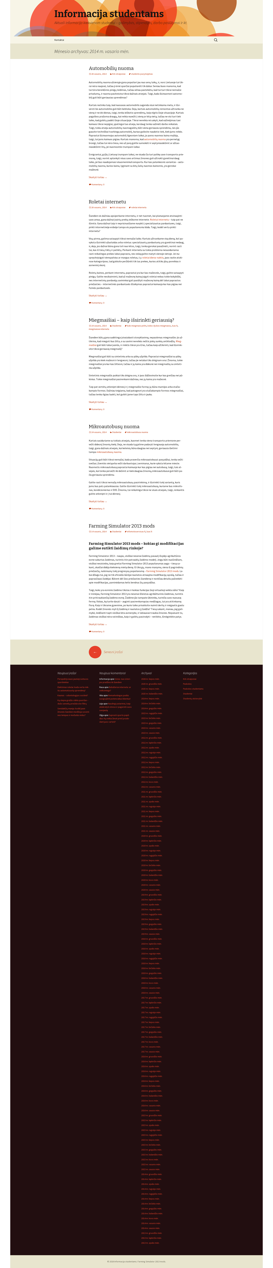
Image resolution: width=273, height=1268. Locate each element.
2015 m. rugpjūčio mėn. (151, 1135)
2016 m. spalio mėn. (150, 1066)
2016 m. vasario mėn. (151, 1105)
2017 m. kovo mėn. (149, 1041)
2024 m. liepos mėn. (150, 698)
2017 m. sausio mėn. (150, 1051)
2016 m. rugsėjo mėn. (151, 1071)
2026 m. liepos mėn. (150, 679)
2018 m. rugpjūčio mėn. (151, 958)
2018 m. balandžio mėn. (152, 978)
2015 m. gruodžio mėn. (151, 1115)
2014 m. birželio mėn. (151, 1203)
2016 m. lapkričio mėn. (151, 1061)
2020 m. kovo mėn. (149, 880)
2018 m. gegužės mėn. (151, 973)
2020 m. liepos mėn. (150, 860)
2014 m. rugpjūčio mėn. (151, 1193)
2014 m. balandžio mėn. (152, 1213)
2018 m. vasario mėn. (151, 987)
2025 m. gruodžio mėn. (151, 683)
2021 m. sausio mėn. (150, 831)
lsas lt (175, 325)
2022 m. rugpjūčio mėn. (151, 757)
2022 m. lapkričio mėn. (151, 742)
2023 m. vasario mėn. (151, 728)
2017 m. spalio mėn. (150, 1007)
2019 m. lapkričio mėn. (151, 899)
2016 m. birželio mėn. (151, 1086)
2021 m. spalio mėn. (150, 801)
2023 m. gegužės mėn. (151, 723)
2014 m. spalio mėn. (150, 1184)
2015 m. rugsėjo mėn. (151, 1130)
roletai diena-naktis (153, 257)
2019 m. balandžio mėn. (152, 929)
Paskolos (187, 683)
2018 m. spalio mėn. (150, 948)
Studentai (116, 325)
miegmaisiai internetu (99, 329)
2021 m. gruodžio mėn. (151, 791)
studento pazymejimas (142, 73)
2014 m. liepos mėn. (150, 1198)
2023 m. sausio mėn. (150, 732)
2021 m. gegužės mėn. (151, 816)
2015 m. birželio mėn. (151, 1144)
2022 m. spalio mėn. (150, 747)
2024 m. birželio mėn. (151, 703)
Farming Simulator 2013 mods (122, 526)
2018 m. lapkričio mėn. (151, 943)
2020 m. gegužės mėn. (151, 870)
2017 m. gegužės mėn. (151, 1032)
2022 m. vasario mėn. (151, 786)
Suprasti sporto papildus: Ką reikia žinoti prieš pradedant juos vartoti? (114, 718)
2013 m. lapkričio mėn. (151, 1238)
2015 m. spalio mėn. (150, 1125)
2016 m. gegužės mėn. (151, 1090)
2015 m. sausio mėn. (150, 1169)
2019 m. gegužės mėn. (151, 924)
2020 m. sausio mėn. (150, 889)
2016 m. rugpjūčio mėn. (151, 1076)
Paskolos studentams (193, 688)
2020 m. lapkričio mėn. (151, 840)
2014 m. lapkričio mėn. (151, 1179)
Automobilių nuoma (111, 68)
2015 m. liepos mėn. (150, 1139)
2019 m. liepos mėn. (150, 919)
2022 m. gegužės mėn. (151, 772)
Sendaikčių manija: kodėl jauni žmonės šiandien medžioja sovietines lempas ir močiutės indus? (74, 712)
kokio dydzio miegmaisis (159, 325)
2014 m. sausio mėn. (150, 1228)
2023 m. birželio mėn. (151, 718)
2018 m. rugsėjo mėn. (151, 953)
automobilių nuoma (155, 139)
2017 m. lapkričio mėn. (151, 1002)
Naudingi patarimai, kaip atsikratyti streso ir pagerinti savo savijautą (115, 707)
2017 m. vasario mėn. (151, 1046)
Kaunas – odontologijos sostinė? (73, 695)
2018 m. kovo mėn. (149, 983)
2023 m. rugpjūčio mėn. (151, 713)
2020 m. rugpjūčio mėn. (151, 855)
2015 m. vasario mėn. (151, 1164)
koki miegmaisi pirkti (136, 325)
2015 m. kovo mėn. (149, 1159)
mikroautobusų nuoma (109, 452)
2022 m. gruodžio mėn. (151, 737)
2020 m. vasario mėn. (151, 884)
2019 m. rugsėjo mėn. (151, 909)
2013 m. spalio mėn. (150, 1242)
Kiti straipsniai (118, 73)
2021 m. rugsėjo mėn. (151, 806)
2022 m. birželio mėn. (151, 767)
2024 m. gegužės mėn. (151, 708)
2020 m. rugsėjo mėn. (151, 850)
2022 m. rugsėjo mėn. (151, 752)
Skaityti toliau (98, 177)
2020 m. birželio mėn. (151, 865)
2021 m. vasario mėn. (151, 826)
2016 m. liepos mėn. (150, 1081)
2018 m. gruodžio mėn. (151, 938)
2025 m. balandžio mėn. (152, 693)
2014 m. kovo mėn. (149, 1218)
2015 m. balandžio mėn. (152, 1154)
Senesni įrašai (108, 652)
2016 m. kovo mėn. (149, 1100)
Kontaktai (59, 39)
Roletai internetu (107, 202)
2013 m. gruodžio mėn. (151, 1233)
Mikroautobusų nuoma (114, 426)
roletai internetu (138, 207)
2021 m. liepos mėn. (150, 811)
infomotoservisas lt (136, 531)
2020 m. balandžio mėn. (152, 875)
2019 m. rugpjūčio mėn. (151, 914)
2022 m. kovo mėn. (149, 781)
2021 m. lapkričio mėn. (151, 796)
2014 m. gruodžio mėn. (151, 1174)
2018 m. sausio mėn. (150, 992)
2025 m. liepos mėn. (150, 688)
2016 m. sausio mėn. (150, 1110)
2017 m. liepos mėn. (150, 1022)
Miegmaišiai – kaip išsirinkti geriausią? (131, 320)
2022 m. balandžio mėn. (152, 777)
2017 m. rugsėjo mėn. (151, 1012)
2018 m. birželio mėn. (151, 968)
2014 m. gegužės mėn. (151, 1208)
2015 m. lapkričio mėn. (151, 1120)
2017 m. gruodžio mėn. (151, 997)
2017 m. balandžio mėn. (152, 1036)
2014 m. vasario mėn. (151, 1223)
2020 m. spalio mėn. (150, 845)
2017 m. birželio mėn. (151, 1027)
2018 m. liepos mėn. (150, 963)
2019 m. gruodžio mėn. (151, 894)
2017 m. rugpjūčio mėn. (151, 1017)
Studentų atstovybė (192, 698)
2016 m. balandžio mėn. (152, 1095)
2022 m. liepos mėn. (150, 762)
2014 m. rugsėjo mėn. (151, 1188)
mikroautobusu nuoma (137, 432)
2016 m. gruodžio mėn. (151, 1056)
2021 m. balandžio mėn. (152, 821)
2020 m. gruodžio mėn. (151, 835)
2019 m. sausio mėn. (150, 933)
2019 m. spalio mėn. (150, 904)
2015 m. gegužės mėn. (151, 1149)
